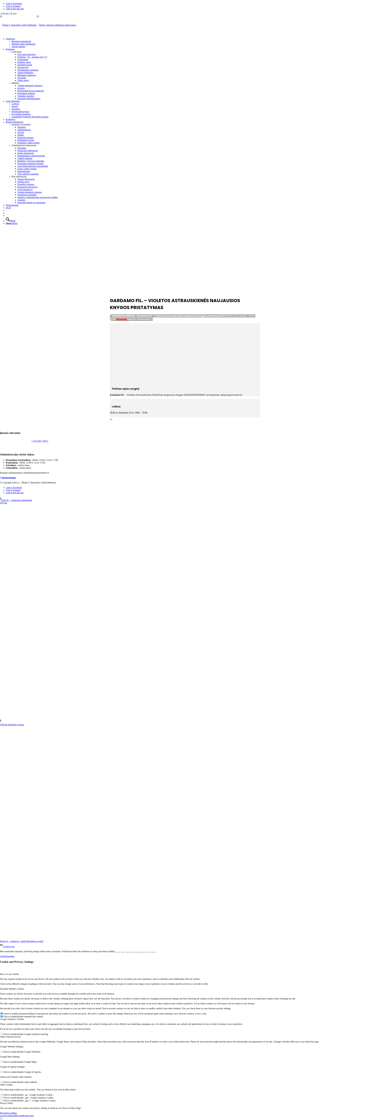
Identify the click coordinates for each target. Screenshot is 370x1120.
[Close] (111, 419)
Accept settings (7, 1115)
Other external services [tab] (10, 1037)
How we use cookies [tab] (9, 974)
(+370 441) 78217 (40, 441)
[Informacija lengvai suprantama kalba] (7, 210)
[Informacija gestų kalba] (7, 213)
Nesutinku (9, 956)
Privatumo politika (8, 1113)
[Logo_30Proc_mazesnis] (18, 25)
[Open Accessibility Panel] (1, 1118)
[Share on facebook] (111, 415)
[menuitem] (188, 43)
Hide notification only (24, 1115)
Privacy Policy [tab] (6, 1103)
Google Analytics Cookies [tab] (12, 1019)
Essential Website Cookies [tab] (12, 989)
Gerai (2, 956)
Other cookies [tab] (6, 1084)
